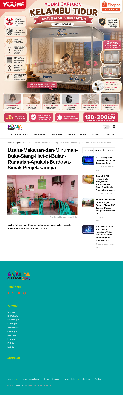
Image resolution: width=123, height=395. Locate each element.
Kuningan (13, 323)
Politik (95, 134)
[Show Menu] (114, 127)
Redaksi (11, 379)
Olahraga (12, 331)
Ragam (18, 143)
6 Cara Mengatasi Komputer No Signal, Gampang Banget (106, 160)
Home (10, 143)
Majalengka (13, 319)
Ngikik (71, 134)
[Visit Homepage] (15, 127)
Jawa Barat (40, 134)
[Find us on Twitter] (13, 293)
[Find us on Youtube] (19, 293)
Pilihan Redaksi (19, 134)
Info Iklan (86, 379)
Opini (83, 134)
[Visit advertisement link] (61, 61)
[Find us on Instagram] (24, 293)
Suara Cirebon (20, 385)
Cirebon (109, 134)
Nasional (57, 134)
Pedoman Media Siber (29, 379)
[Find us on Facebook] (8, 293)
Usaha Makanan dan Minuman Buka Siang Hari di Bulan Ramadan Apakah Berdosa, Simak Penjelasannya (67, 143)
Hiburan (12, 339)
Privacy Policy (70, 379)
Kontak (98, 379)
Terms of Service (51, 379)
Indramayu (13, 316)
